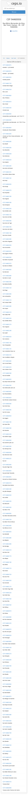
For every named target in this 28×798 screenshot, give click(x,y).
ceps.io (16, 3)
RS (4, 58)
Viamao (8, 58)
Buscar (14, 12)
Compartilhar (14, 31)
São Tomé (13, 58)
